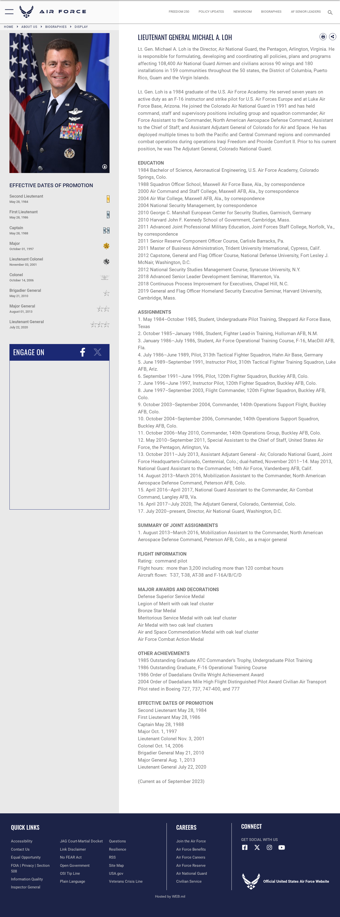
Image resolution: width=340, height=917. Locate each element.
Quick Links (25, 827)
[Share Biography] (332, 36)
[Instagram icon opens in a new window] (269, 847)
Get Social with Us (259, 839)
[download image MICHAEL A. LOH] (104, 167)
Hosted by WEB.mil (170, 896)
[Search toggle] (331, 11)
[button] (8, 12)
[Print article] (323, 36)
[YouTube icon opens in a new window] (281, 847)
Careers (186, 827)
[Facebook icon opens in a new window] (245, 847)
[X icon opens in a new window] (257, 847)
